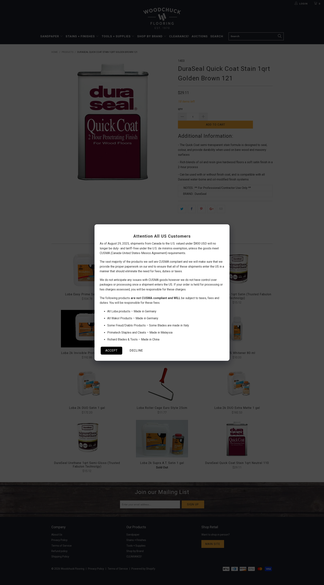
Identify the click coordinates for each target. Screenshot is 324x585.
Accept (111, 350)
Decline (136, 350)
